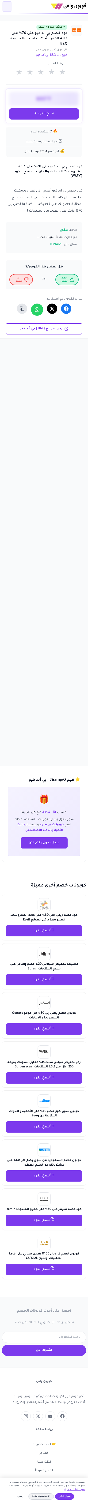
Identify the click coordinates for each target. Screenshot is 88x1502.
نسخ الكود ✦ (44, 114)
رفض (20, 1496)
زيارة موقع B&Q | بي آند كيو (40, 329)
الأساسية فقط (41, 1496)
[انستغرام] (26, 1416)
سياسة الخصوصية (75, 1489)
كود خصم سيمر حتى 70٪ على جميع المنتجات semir (44, 1209)
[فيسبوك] (62, 1416)
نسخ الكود (42, 930)
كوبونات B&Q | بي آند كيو (51, 55)
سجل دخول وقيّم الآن (44, 843)
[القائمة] (7, 6)
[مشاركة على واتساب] (37, 310)
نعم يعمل (64, 280)
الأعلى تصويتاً (44, 1470)
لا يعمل (18, 280)
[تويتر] (38, 1416)
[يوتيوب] (50, 1416)
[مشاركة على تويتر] (52, 309)
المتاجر (44, 1453)
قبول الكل (65, 1496)
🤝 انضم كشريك (44, 1444)
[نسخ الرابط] (22, 309)
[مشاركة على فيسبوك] (66, 309)
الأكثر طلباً (44, 1462)
